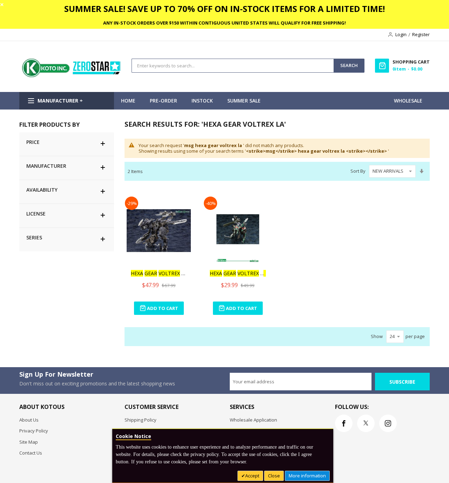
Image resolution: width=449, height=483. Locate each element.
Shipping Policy (140, 420)
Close (274, 475)
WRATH (159, 273)
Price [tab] (33, 142)
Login (401, 34)
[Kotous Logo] (72, 75)
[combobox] (233, 65)
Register (421, 34)
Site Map (28, 442)
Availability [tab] (42, 189)
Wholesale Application (253, 420)
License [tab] (36, 213)
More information (307, 475)
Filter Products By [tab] (49, 124)
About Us (29, 420)
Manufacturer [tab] (46, 165)
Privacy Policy (33, 431)
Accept (252, 475)
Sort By (358, 171)
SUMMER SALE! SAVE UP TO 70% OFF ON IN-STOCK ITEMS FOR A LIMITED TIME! (224, 8)
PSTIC (238, 273)
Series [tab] (34, 237)
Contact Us (30, 453)
